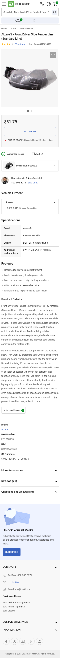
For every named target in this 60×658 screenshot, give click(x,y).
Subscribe (11, 552)
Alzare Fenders (26, 29)
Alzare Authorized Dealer (13, 410)
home (4, 29)
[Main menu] (4, 4)
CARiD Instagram (39, 641)
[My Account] (48, 4)
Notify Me (30, 131)
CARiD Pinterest (31, 641)
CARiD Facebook (6, 641)
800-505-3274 (18, 182)
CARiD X (14, 641)
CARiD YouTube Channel (22, 641)
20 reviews (20, 44)
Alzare (13, 29)
